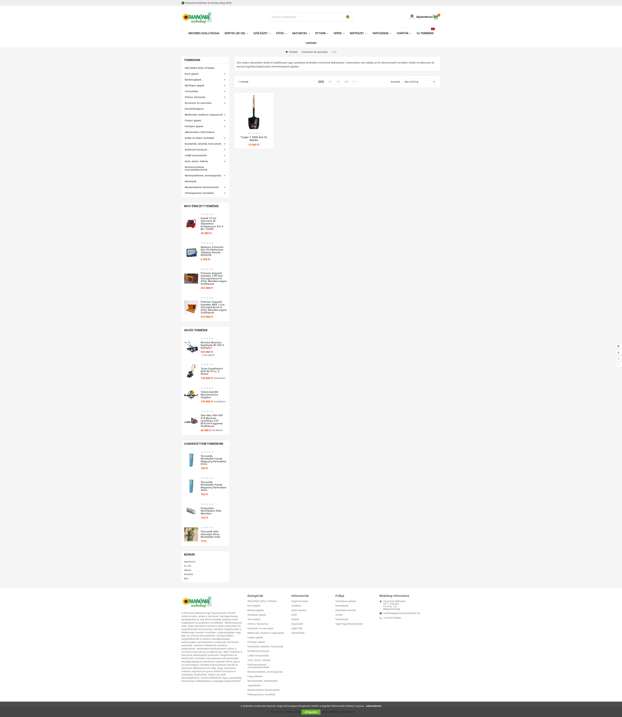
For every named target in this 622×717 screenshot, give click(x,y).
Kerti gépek (191, 74)
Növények (190, 181)
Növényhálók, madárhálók (262, 681)
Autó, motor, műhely (196, 161)
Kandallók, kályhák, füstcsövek (203, 144)
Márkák (189, 554)
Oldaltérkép (298, 633)
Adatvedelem (298, 610)
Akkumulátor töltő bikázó (199, 132)
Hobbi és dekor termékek (199, 138)
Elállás (295, 619)
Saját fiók (296, 628)
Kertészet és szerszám (198, 103)
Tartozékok (191, 91)
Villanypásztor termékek (199, 193)
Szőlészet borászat (196, 149)
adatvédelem (373, 706)
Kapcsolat (297, 624)
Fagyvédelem (255, 676)
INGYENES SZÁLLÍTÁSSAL (200, 68)
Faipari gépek (193, 120)
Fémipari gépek (194, 126)
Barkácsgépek (193, 79)
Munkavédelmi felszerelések (202, 187)
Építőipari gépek (194, 85)
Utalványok (341, 619)
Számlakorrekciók (345, 610)
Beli (186, 578)
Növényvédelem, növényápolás (203, 175)
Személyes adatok (345, 601)
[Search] (348, 17)
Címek (338, 615)
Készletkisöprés (194, 109)
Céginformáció (299, 601)
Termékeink (192, 60)
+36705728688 (392, 618)
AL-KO (187, 566)
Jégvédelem (254, 685)
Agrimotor (190, 561)
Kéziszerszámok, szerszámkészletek (196, 168)
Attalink (188, 574)
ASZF (294, 615)
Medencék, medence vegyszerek (204, 114)
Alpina (187, 570)
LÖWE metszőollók (196, 155)
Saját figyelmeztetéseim (349, 624)
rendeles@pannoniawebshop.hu (401, 613)
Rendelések (341, 605)
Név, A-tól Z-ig (420, 82)
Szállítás (296, 605)
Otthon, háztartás (195, 97)
